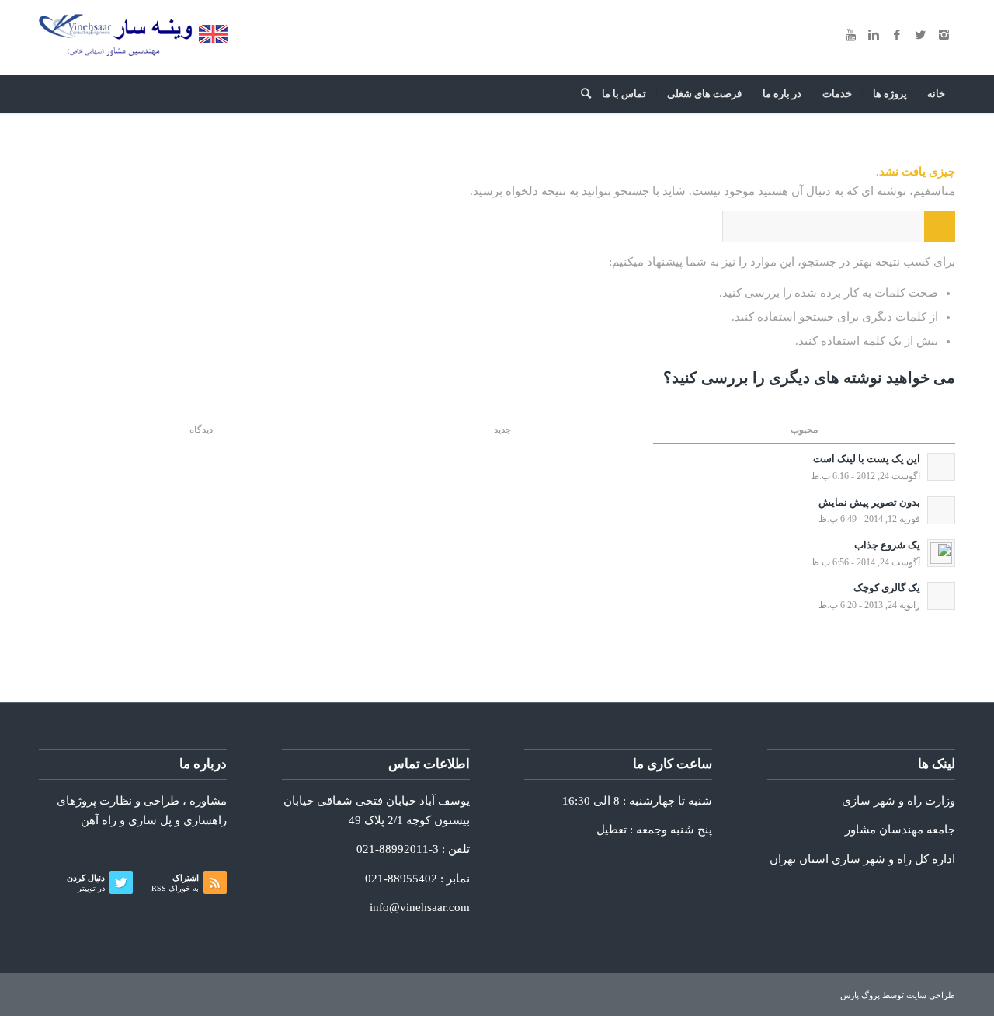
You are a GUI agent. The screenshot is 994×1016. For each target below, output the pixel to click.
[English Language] (213, 40)
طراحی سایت (930, 995)
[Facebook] (897, 35)
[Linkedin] (873, 35)
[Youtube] (850, 35)
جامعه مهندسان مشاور (900, 829)
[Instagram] (943, 35)
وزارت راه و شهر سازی (898, 801)
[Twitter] (920, 35)
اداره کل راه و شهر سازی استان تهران (862, 859)
